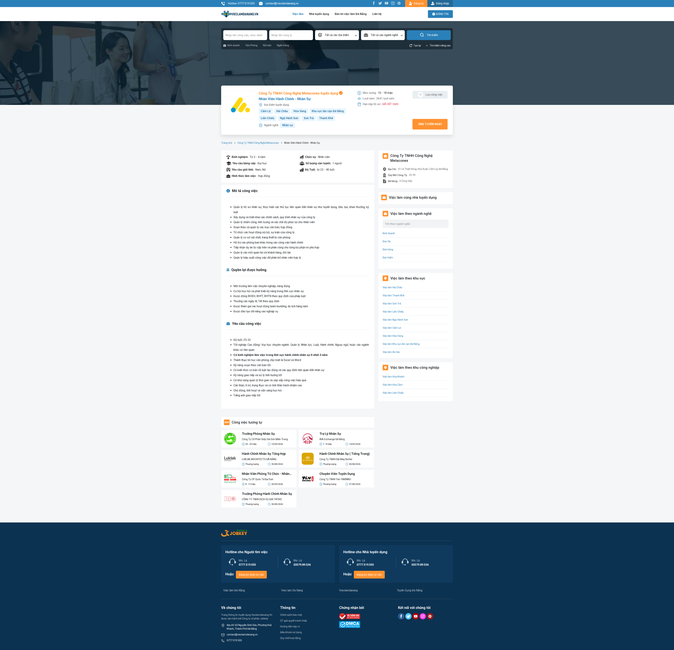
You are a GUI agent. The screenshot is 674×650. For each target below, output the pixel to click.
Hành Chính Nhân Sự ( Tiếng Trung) (344, 454)
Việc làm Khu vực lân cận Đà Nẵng (401, 344)
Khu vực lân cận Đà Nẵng (328, 111)
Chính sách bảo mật (291, 614)
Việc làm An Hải (391, 352)
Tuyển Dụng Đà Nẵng (409, 590)
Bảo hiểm (388, 257)
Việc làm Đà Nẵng (234, 590)
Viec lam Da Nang (292, 590)
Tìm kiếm (432, 35)
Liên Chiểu (267, 118)
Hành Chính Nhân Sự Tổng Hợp (264, 454)
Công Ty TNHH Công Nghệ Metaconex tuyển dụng (299, 93)
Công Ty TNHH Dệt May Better (335, 459)
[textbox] (337, 35)
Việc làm (297, 14)
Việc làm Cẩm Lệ (392, 327)
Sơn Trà (309, 118)
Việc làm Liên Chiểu (393, 311)
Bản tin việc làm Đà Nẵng (351, 14)
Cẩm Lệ (266, 111)
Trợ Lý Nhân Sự (330, 434)
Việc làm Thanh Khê (393, 295)
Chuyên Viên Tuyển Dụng (337, 474)
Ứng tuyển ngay (430, 124)
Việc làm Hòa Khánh (393, 376)
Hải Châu (282, 111)
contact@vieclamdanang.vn (282, 3)
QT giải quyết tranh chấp (293, 620)
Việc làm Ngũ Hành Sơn (395, 319)
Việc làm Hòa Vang (393, 335)
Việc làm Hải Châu (392, 287)
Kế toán (267, 45)
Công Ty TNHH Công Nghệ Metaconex (258, 142)
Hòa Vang (299, 111)
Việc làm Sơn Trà (392, 303)
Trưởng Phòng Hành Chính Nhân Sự (267, 494)
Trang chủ (226, 142)
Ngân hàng (283, 45)
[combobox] (337, 35)
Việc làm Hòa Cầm (393, 384)
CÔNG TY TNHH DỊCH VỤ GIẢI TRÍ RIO (262, 499)
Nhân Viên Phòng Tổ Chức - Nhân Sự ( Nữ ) (265, 474)
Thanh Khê (326, 118)
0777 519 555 (234, 640)
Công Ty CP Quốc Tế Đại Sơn (257, 479)
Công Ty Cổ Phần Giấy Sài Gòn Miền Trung (265, 439)
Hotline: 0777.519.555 (241, 3)
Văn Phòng (251, 45)
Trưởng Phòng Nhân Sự (258, 434)
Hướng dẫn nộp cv (290, 626)
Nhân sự (287, 125)
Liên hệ (377, 14)
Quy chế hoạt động (290, 638)
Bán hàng (388, 249)
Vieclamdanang (348, 590)
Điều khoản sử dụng (291, 632)
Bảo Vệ (386, 241)
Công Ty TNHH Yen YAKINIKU (335, 479)
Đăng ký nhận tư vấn (251, 574)
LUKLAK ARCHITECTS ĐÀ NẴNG (259, 459)
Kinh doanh (233, 45)
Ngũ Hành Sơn (289, 118)
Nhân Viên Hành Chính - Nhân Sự (285, 99)
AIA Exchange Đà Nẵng (332, 439)
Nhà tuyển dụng (319, 14)
